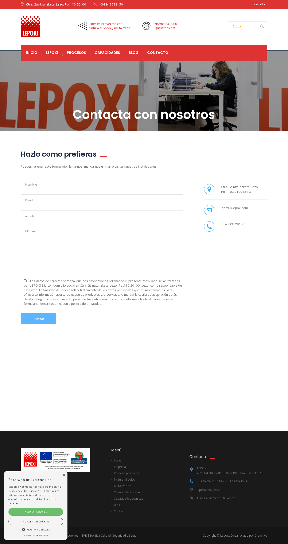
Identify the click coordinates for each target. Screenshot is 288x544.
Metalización (122, 486)
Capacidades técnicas (128, 498)
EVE (84, 535)
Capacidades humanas (129, 492)
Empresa (120, 467)
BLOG (134, 52)
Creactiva (261, 535)
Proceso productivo (127, 473)
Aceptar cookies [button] (36, 511)
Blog (117, 505)
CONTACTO (157, 52)
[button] (35, 529)
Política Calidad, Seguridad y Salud (113, 535)
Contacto (120, 511)
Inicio (117, 460)
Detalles (13, 503)
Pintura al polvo (124, 479)
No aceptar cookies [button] (36, 521)
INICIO (31, 52)
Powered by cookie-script (36, 535)
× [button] (63, 475)
